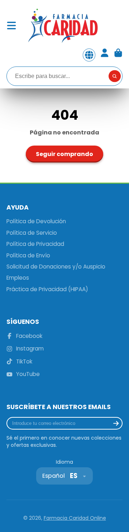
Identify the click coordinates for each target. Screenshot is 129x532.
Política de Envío (28, 255)
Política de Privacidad (35, 244)
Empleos (17, 277)
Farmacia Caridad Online (75, 518)
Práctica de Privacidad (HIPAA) (47, 289)
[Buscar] (115, 76)
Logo (62, 25)
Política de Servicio (31, 233)
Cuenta (104, 55)
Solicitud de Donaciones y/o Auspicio (55, 266)
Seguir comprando (64, 154)
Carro (118, 55)
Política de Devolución (36, 221)
